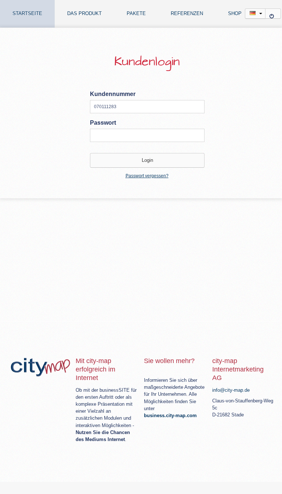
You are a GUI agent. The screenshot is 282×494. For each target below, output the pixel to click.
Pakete (136, 13)
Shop (235, 13)
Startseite (27, 13)
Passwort (103, 123)
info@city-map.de (231, 390)
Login (273, 13)
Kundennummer (112, 94)
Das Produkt (84, 13)
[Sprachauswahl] (255, 13)
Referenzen (187, 13)
